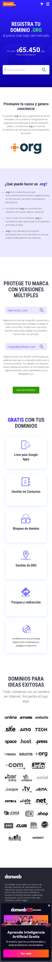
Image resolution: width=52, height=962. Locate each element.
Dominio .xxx (8, 826)
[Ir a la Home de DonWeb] (8, 4)
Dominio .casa (11, 814)
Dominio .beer (45, 826)
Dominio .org (42, 754)
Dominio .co (34, 826)
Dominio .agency (38, 838)
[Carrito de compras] (41, 4)
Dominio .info (38, 766)
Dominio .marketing (15, 838)
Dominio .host (26, 742)
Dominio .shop (42, 814)
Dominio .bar (10, 778)
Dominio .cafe (25, 802)
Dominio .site (10, 730)
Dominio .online (10, 717)
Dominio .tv (27, 790)
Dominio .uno (25, 730)
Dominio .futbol (10, 802)
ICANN (19, 645)
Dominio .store (25, 717)
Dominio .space (10, 742)
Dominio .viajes (26, 778)
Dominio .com (16, 766)
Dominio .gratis (26, 754)
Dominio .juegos (11, 790)
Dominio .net (41, 802)
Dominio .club (21, 826)
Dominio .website (41, 717)
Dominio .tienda (10, 754)
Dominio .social (42, 778)
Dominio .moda (41, 790)
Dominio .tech (41, 730)
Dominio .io (28, 814)
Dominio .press (41, 742)
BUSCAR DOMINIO (26, 390)
